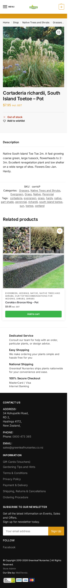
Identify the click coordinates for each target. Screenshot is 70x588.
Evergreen (16, 194)
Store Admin (9, 568)
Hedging (24, 293)
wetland (40, 205)
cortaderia (16, 198)
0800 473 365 (21, 436)
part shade (7, 201)
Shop (16, 22)
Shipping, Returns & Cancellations (24, 491)
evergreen (30, 198)
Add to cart (33, 314)
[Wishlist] (60, 231)
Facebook (9, 547)
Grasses (57, 22)
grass (41, 198)
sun (22, 205)
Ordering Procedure (15, 497)
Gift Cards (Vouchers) (16, 461)
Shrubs (20, 298)
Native (37, 194)
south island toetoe (50, 201)
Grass (28, 194)
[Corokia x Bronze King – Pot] (33, 257)
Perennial (48, 194)
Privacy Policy (12, 479)
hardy (49, 198)
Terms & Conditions (15, 473)
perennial (21, 201)
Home (6, 22)
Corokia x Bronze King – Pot (21, 302)
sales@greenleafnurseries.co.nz (23, 447)
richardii (33, 201)
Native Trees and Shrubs (35, 22)
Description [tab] (11, 142)
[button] (61, 7)
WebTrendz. (22, 572)
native (57, 198)
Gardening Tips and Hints (19, 466)
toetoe (29, 205)
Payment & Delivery (15, 485)
